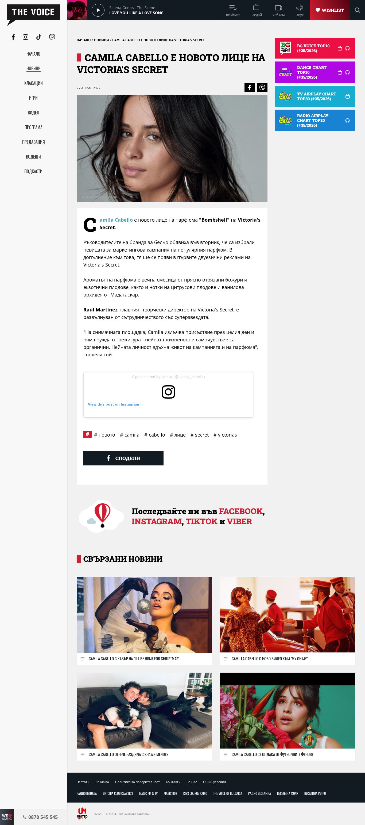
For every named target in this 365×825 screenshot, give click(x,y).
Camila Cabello (117, 220)
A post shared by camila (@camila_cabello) (168, 377)
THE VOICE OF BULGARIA (227, 793)
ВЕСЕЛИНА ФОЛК (287, 793)
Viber (239, 521)
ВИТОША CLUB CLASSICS (118, 793)
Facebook (241, 511)
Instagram (157, 521)
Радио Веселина (259, 793)
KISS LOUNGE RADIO (195, 793)
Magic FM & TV (148, 793)
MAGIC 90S (170, 793)
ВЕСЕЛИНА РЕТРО (315, 793)
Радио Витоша (87, 793)
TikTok (202, 521)
